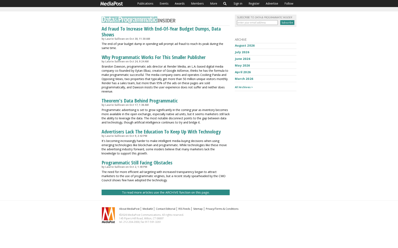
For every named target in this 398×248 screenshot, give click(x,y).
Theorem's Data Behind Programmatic (140, 100)
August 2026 (245, 45)
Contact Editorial (165, 209)
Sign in (238, 3)
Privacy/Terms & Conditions (222, 209)
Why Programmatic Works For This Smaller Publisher (154, 57)
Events (164, 3)
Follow (288, 3)
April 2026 (243, 72)
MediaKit (148, 209)
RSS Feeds (184, 209)
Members (197, 3)
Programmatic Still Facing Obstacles (137, 162)
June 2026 (242, 59)
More (213, 3)
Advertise (272, 3)
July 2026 (242, 52)
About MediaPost (129, 209)
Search (225, 3)
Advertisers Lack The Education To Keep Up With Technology (161, 131)
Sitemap (198, 209)
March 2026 (244, 78)
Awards (180, 3)
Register (254, 3)
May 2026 (242, 65)
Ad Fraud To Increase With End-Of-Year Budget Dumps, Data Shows (161, 31)
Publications (145, 3)
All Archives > (244, 87)
